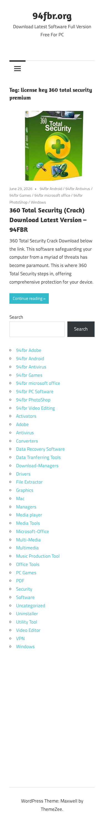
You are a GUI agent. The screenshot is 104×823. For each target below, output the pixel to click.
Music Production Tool (38, 556)
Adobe (22, 424)
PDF (20, 580)
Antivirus (25, 432)
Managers (26, 506)
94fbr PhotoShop (33, 399)
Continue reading (27, 298)
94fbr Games (20, 195)
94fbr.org (52, 15)
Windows (38, 202)
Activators (26, 416)
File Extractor (29, 482)
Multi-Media (28, 539)
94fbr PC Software (35, 391)
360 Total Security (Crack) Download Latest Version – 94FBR (48, 219)
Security (24, 589)
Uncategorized (30, 605)
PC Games (26, 572)
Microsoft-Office (32, 531)
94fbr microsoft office (52, 195)
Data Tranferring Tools (38, 457)
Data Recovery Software (40, 449)
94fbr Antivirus (77, 188)
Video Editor (28, 630)
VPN (20, 638)
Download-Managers (37, 465)
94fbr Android (51, 188)
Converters (27, 441)
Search (16, 317)
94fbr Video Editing (35, 408)
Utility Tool (26, 621)
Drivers (23, 473)
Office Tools (27, 564)
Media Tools (28, 523)
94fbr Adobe (28, 350)
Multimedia (27, 547)
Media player (29, 514)
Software (25, 597)
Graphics (24, 490)
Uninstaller (27, 613)
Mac (20, 498)
